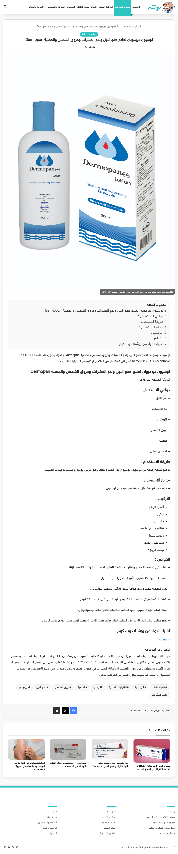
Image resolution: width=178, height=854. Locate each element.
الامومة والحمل (36, 7)
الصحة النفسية (109, 822)
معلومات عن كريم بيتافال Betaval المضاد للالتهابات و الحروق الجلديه (153, 768)
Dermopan (159, 687)
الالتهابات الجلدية (118, 687)
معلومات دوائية (122, 7)
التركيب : (157, 333)
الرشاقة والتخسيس (56, 7)
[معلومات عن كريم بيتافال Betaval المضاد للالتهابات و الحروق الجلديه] (152, 751)
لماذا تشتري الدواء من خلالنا (162, 828)
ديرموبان (164, 639)
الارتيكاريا (140, 687)
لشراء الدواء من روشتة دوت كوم (141, 344)
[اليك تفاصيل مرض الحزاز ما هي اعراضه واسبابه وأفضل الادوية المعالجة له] (26, 749)
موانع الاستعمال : (151, 328)
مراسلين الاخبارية (108, 833)
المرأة (93, 7)
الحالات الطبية (106, 7)
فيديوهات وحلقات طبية (163, 822)
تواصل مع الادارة (167, 833)
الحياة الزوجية (109, 828)
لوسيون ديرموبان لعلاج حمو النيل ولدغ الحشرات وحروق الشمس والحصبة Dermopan (104, 311)
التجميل (71, 7)
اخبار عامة (111, 811)
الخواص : (157, 339)
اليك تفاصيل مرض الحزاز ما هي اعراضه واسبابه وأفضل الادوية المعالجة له (29, 766)
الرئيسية (136, 7)
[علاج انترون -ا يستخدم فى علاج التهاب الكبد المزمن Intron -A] (68, 749)
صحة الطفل (83, 7)
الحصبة (82, 687)
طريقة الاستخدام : (151, 322)
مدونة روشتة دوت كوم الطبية (161, 817)
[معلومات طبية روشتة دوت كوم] (160, 7)
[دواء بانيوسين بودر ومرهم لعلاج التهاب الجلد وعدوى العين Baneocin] (110, 749)
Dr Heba (88, 47)
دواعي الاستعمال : (150, 316)
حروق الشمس (62, 687)
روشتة (172, 811)
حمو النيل (41, 687)
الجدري (97, 687)
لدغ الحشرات (159, 695)
